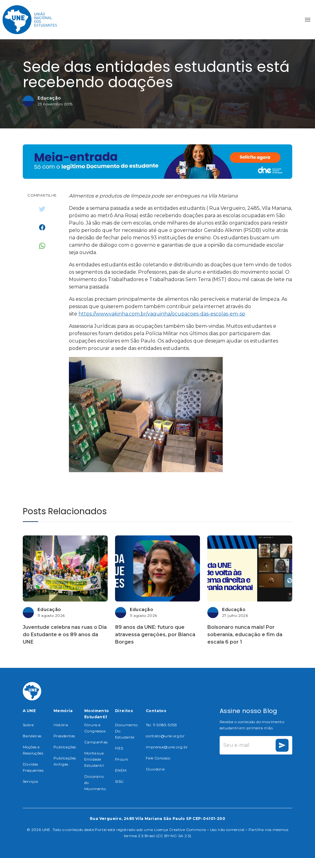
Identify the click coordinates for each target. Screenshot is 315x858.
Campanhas (96, 742)
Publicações (65, 747)
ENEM (121, 770)
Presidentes (64, 736)
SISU (119, 781)
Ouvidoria (155, 769)
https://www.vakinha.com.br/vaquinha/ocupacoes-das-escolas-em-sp (161, 314)
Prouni (121, 759)
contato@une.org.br (165, 736)
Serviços (30, 781)
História (61, 725)
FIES (119, 748)
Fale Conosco (158, 758)
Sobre (28, 725)
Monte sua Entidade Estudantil (94, 759)
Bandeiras (32, 736)
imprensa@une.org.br (167, 747)
